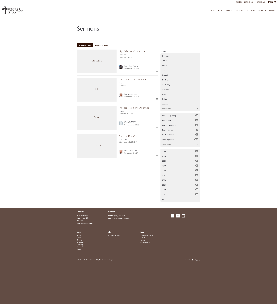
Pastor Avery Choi (180, 125)
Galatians (165, 89)
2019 (180, 185)
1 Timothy (166, 84)
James (164, 60)
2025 (180, 156)
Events (229, 10)
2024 (180, 161)
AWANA (142, 238)
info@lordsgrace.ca (121, 218)
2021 (180, 175)
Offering (251, 10)
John (164, 70)
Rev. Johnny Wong (180, 115)
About (272, 10)
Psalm (164, 65)
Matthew (165, 80)
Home (212, 10)
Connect (262, 10)
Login (111, 260)
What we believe (114, 235)
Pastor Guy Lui (180, 130)
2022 (180, 170)
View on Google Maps (85, 223)
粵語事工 (239, 2)
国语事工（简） (249, 2)
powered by (191, 261)
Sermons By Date (84, 45)
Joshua (165, 104)
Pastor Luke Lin (180, 120)
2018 (180, 189)
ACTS (141, 244)
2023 (180, 165)
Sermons (239, 10)
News (220, 10)
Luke (164, 94)
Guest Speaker (180, 139)
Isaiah (164, 99)
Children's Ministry (146, 235)
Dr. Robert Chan (180, 134)
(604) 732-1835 (119, 215)
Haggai (165, 75)
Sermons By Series (101, 45)
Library (142, 240)
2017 (180, 194)
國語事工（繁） (262, 2)
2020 (180, 180)
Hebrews (165, 56)
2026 (180, 151)
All (163, 199)
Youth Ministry (145, 242)
